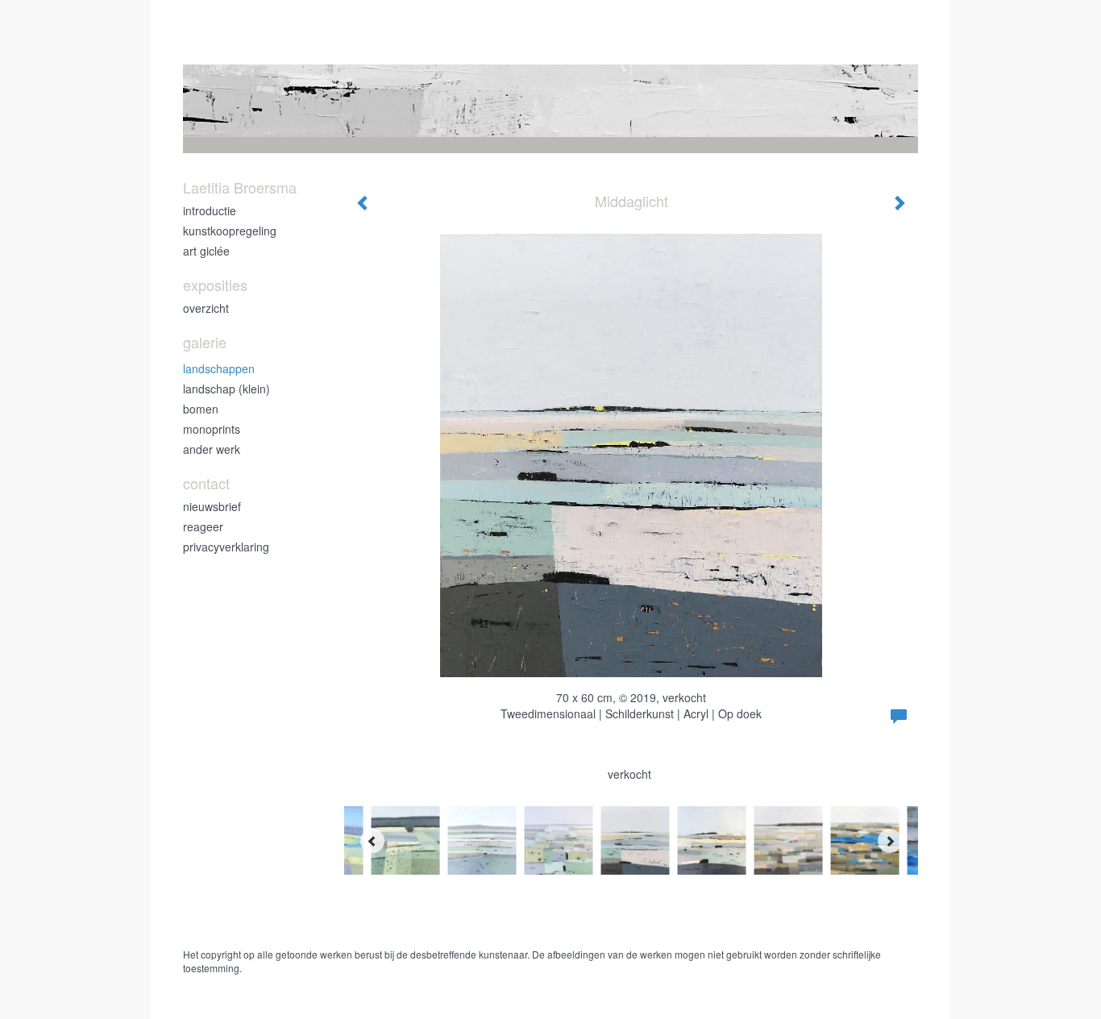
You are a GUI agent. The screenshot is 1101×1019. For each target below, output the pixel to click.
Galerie (204, 342)
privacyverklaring (226, 547)
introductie (209, 210)
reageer (203, 526)
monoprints (211, 429)
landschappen (219, 368)
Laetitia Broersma (240, 187)
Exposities (215, 285)
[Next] (890, 841)
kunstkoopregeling (229, 231)
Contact (206, 483)
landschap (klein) (226, 389)
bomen (200, 409)
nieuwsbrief (212, 506)
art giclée (206, 251)
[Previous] (372, 841)
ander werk (211, 449)
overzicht (206, 308)
